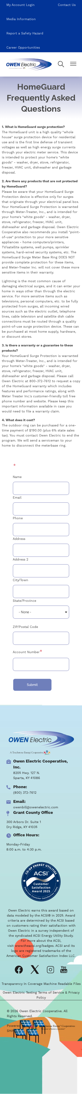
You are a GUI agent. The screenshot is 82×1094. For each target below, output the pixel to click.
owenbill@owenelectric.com (35, 807)
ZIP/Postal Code (25, 627)
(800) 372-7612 (24, 792)
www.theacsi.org (28, 946)
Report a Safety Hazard (24, 33)
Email (17, 497)
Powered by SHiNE (16, 1028)
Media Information (21, 19)
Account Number (26, 652)
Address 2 (20, 559)
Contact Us (67, 5)
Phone (18, 518)
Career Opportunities (23, 47)
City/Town (20, 580)
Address (19, 539)
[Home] (28, 64)
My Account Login (20, 5)
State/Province (24, 600)
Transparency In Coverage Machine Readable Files (41, 984)
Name (17, 477)
